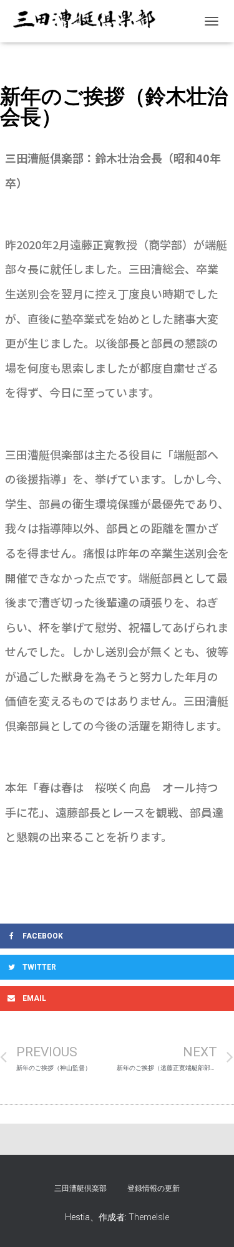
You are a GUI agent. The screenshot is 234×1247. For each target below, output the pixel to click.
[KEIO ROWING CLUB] (87, 21)
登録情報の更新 (153, 1188)
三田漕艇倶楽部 (80, 1188)
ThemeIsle (149, 1217)
